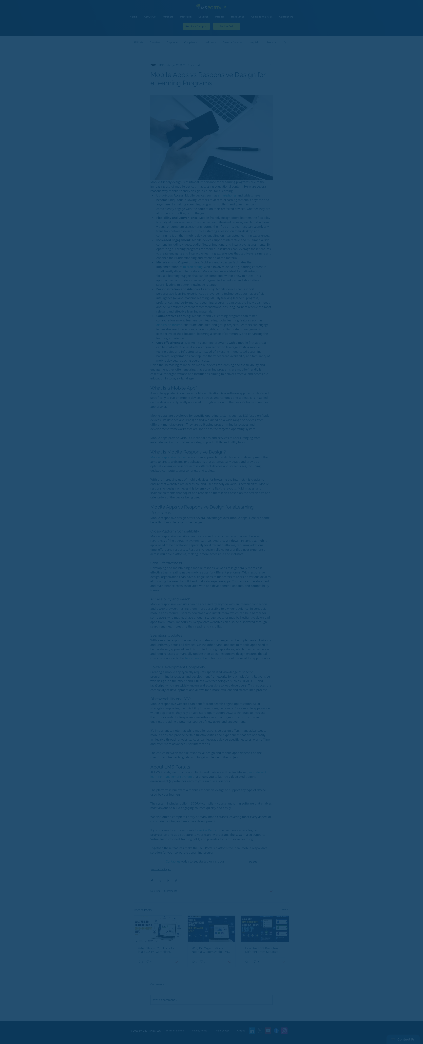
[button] (282, 492)
